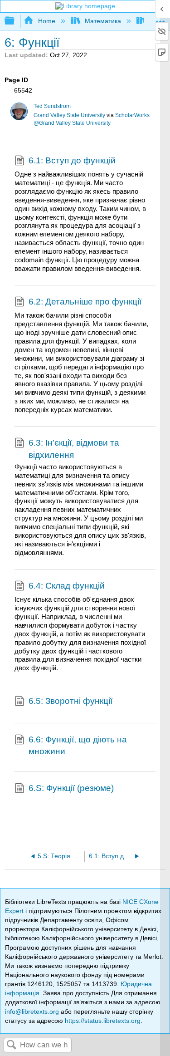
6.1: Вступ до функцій (72, 160)
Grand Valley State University (69, 115)
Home (46, 21)
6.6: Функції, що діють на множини (78, 745)
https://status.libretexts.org (103, 1020)
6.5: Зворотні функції (70, 701)
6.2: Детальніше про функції (85, 301)
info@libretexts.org (32, 1011)
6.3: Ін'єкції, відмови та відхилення (74, 448)
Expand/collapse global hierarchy (15, 21)
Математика (103, 21)
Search (12, 1045)
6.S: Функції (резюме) (71, 788)
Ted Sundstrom (52, 106)
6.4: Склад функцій (67, 585)
